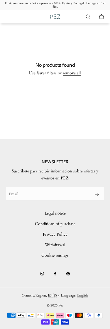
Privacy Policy (55, 234)
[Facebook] (55, 273)
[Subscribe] (96, 194)
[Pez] (55, 17)
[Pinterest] (68, 273)
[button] (88, 16)
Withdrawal (55, 245)
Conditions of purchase (55, 224)
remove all (72, 73)
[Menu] (13, 16)
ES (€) (52, 295)
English (82, 295)
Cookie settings (55, 255)
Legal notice (55, 213)
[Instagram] (42, 273)
